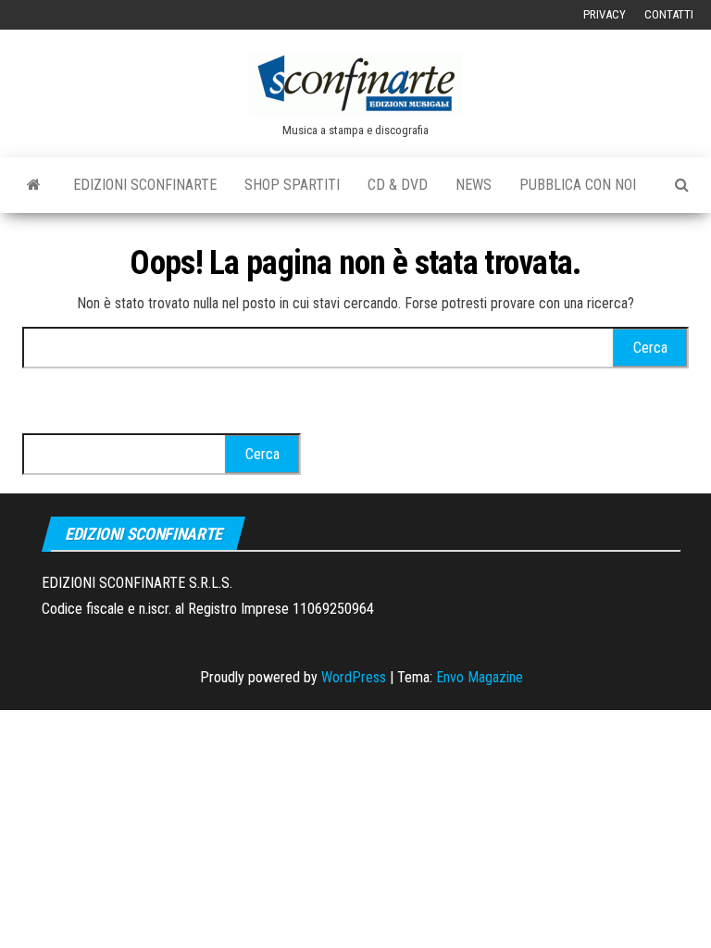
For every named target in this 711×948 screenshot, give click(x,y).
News (473, 184)
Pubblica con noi (577, 184)
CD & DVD (398, 184)
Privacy (604, 14)
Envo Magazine (479, 677)
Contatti (668, 14)
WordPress (353, 677)
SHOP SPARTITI (292, 184)
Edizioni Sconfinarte (145, 184)
